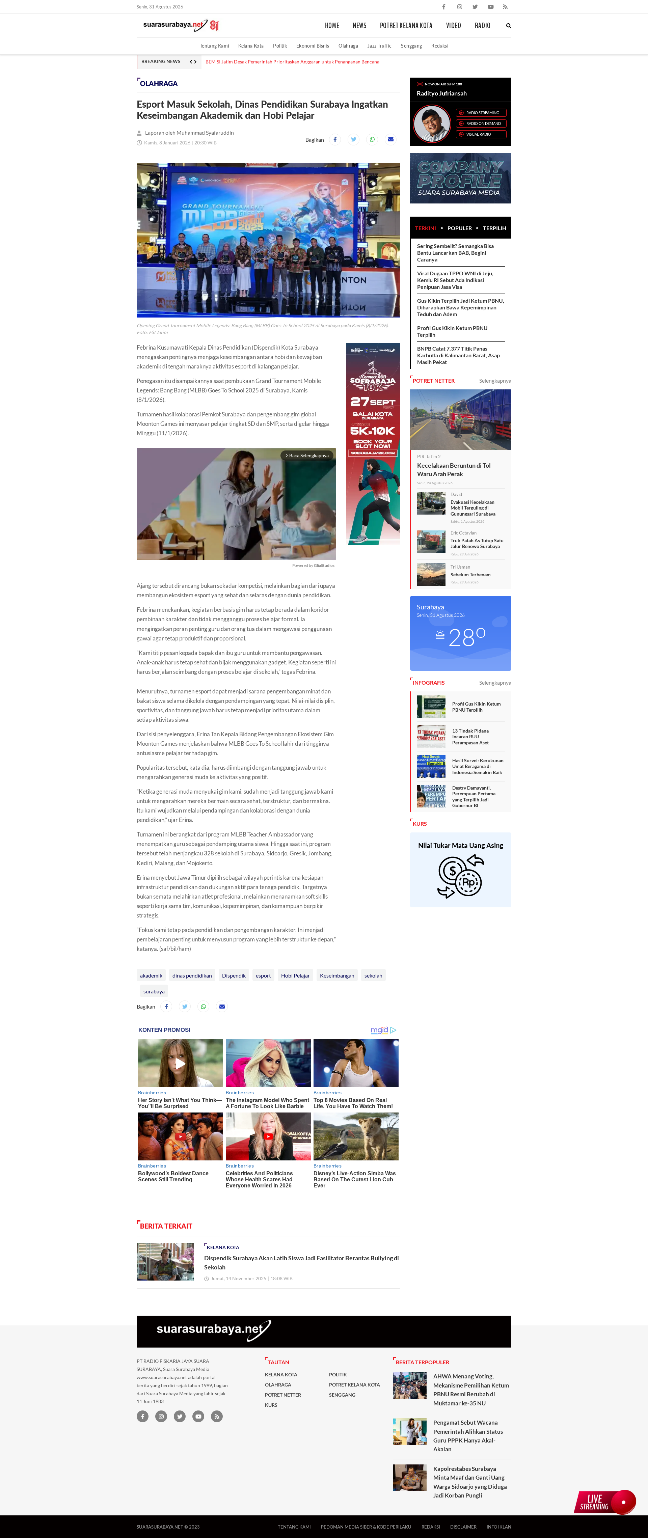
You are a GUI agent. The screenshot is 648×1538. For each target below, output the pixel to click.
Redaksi (439, 46)
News (360, 25)
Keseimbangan (337, 975)
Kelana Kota (251, 46)
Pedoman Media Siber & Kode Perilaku (366, 1526)
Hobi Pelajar (295, 975)
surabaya (154, 991)
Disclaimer (463, 1526)
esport (263, 975)
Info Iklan (499, 1526)
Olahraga (348, 46)
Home (332, 25)
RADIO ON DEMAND (483, 123)
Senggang (411, 46)
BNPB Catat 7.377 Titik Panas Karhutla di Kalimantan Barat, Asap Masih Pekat (458, 355)
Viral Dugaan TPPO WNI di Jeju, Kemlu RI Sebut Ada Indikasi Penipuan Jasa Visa (455, 280)
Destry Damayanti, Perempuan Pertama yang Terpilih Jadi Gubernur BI (473, 796)
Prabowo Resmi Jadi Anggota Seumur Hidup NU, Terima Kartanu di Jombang (286, 61)
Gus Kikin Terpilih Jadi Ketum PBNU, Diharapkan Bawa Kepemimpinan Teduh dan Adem (460, 307)
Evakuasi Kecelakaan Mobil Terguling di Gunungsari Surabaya (473, 508)
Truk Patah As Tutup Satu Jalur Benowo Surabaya (477, 543)
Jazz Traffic (380, 46)
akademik (151, 975)
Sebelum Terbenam (471, 574)
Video (453, 25)
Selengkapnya (495, 380)
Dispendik (234, 975)
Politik (280, 46)
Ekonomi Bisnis (312, 46)
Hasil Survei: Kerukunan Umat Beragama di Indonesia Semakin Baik (478, 766)
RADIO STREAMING (482, 112)
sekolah (373, 975)
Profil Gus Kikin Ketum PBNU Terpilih (476, 707)
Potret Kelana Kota (406, 25)
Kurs (271, 1405)
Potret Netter (283, 1395)
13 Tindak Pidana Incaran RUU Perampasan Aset (470, 736)
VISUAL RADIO (478, 134)
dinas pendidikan (192, 975)
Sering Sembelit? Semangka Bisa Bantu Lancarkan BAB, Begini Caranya (455, 253)
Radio (483, 25)
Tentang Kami (214, 46)
